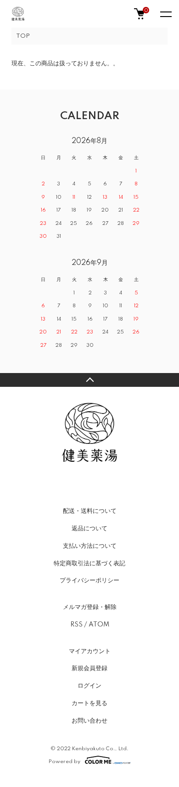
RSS (76, 624)
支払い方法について (90, 546)
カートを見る (89, 703)
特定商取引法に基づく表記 (89, 563)
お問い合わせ (89, 721)
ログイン (89, 686)
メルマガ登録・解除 (90, 607)
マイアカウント (90, 651)
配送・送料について (90, 511)
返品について (89, 528)
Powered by (64, 761)
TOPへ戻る (89, 380)
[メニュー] (165, 14)
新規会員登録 (89, 668)
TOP (23, 36)
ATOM (99, 624)
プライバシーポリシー (89, 580)
